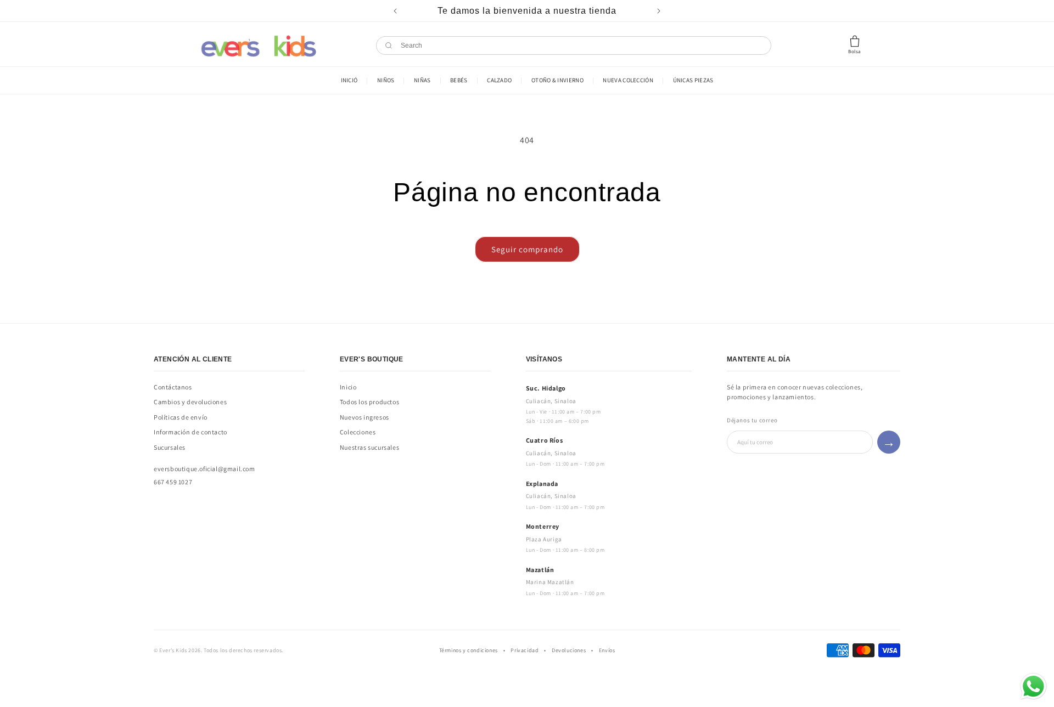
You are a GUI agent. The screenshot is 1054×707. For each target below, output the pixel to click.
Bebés (459, 80)
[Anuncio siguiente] (659, 11)
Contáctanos (173, 387)
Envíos (607, 650)
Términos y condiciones (468, 650)
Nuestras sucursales (369, 447)
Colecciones (358, 432)
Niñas (422, 80)
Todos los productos (369, 402)
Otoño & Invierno (557, 80)
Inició (349, 80)
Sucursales (170, 447)
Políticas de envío (181, 417)
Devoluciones (569, 650)
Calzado (499, 80)
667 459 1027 (173, 482)
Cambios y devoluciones (190, 402)
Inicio (348, 387)
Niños (386, 80)
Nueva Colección (628, 80)
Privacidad (525, 650)
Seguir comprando (527, 249)
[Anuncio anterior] (395, 11)
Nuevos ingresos (364, 417)
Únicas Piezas (693, 80)
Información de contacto (190, 432)
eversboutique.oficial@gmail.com (204, 469)
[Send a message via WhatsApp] (1033, 686)
